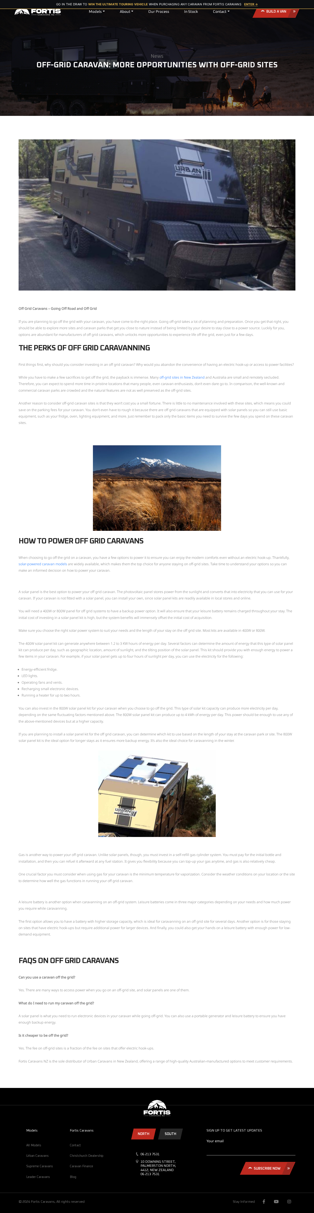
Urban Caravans (37, 1155)
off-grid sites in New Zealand (182, 377)
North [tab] (143, 1134)
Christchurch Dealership (86, 1155)
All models (33, 1145)
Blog (73, 1177)
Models (95, 12)
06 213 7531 (150, 1154)
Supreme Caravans (39, 1166)
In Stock (191, 12)
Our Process (158, 12)
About (125, 12)
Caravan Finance (81, 1166)
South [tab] (170, 1134)
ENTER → (251, 4)
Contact (219, 12)
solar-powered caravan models (43, 564)
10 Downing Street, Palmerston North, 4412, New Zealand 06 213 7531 (158, 1168)
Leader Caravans (38, 1177)
